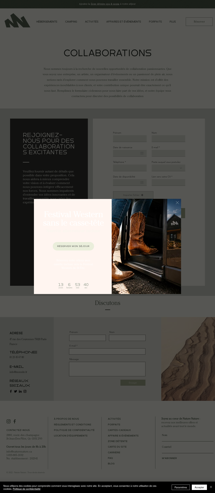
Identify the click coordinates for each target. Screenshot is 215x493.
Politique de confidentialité (26, 488)
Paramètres (181, 487)
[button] (177, 202)
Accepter (199, 487)
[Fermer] (211, 487)
